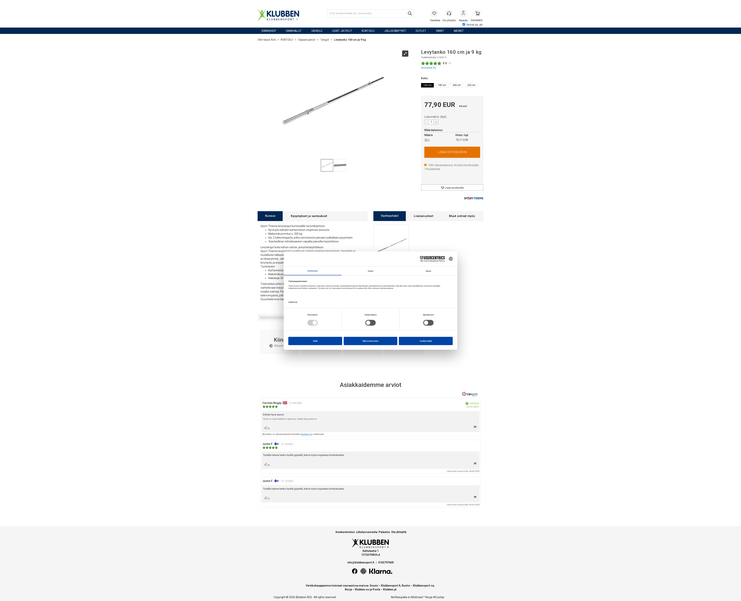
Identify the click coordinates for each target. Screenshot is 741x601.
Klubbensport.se (423, 585)
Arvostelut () (428, 67)
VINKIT (440, 30)
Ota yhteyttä (398, 532)
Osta (452, 152)
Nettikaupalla (399, 597)
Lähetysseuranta (366, 532)
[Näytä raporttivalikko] (475, 427)
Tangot (324, 39)
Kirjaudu (463, 13)
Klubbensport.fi (390, 585)
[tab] (270, 216)
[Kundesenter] (449, 13)
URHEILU (316, 30)
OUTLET (421, 30)
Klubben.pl (389, 589)
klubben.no (306, 434)
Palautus (384, 532)
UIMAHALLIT (294, 30)
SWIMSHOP (268, 30)
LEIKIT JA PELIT (342, 30)
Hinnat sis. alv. (474, 24)
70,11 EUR (462, 139)
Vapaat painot (306, 39)
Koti (273, 39)
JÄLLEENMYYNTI (395, 30)
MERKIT (459, 30)
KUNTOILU (368, 30)
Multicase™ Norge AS (424, 597)
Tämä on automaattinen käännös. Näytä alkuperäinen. (290, 419)
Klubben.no (362, 589)
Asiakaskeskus (345, 532)
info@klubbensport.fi (361, 562)
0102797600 (386, 562)
